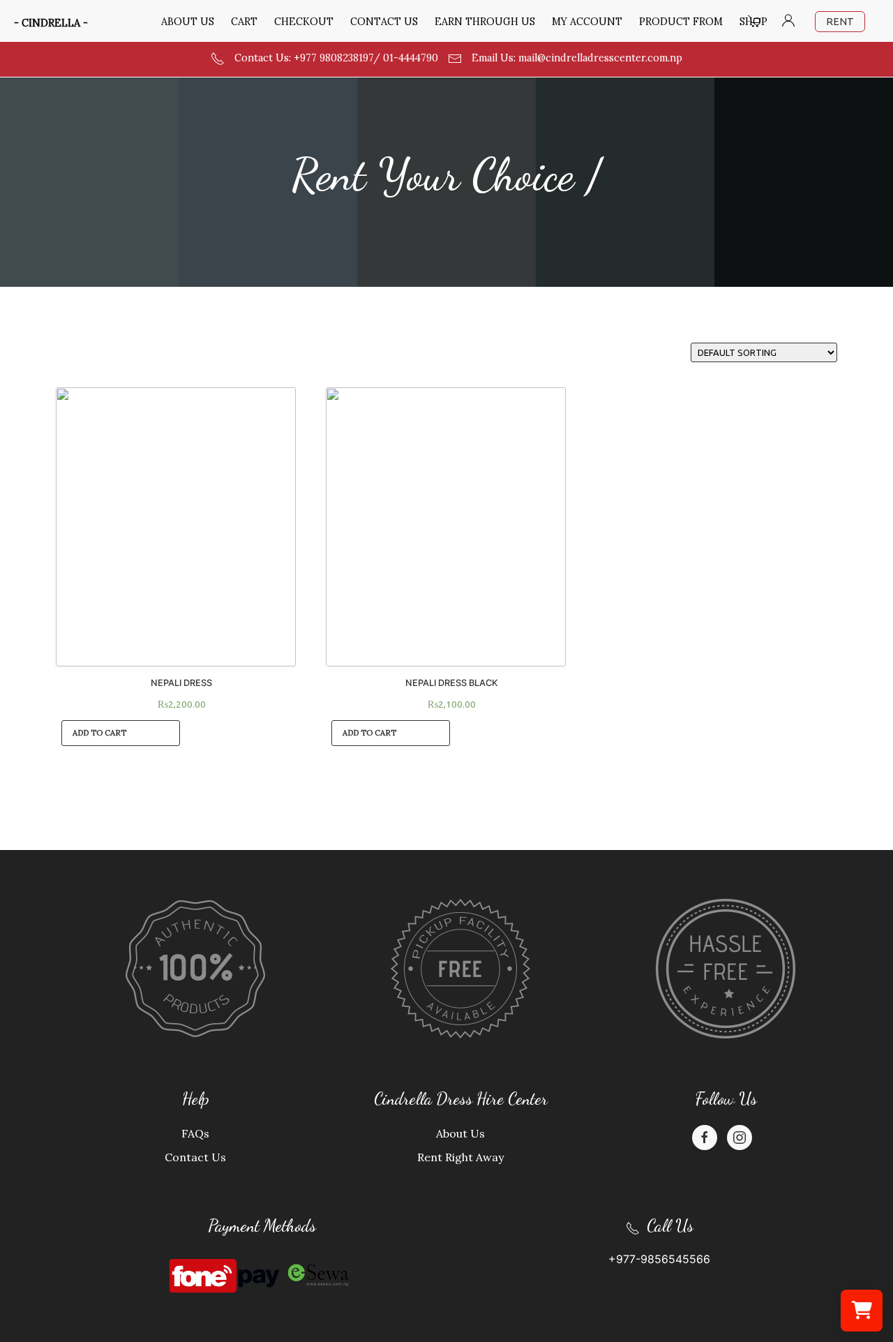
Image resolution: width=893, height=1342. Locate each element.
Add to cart (99, 733)
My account (587, 21)
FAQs (195, 1133)
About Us (187, 21)
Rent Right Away (460, 1157)
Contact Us (384, 21)
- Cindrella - (51, 23)
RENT (840, 21)
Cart (244, 21)
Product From (681, 21)
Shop (753, 21)
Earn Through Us (485, 21)
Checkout (303, 21)
